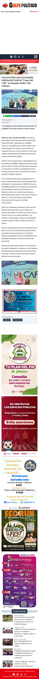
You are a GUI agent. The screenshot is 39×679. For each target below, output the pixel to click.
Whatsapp (8, 116)
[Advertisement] (19, 33)
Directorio (21, 671)
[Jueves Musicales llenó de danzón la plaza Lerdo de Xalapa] (8, 642)
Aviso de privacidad (11, 671)
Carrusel (7, 320)
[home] (19, 5)
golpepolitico (8, 120)
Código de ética (30, 671)
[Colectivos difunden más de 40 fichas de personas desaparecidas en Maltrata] (8, 663)
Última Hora (17, 320)
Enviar (33, 116)
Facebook (17, 116)
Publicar (26, 116)
